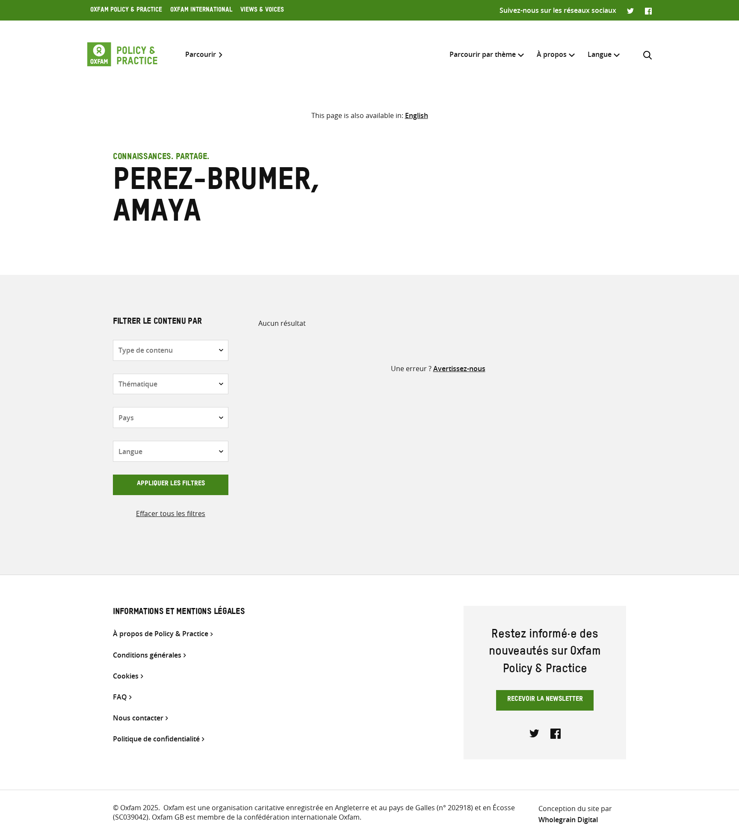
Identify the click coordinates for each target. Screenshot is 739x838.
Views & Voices (262, 10)
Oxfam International (201, 10)
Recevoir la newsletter (545, 700)
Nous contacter (138, 718)
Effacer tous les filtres (170, 513)
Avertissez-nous (459, 368)
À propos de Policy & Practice (160, 634)
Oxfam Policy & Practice (126, 10)
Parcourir (200, 54)
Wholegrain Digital (568, 819)
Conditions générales (147, 655)
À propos (552, 54)
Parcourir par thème (482, 54)
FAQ (120, 697)
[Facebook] (648, 10)
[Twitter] (630, 10)
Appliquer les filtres (171, 484)
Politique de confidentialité (156, 739)
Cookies (126, 676)
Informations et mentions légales (179, 613)
